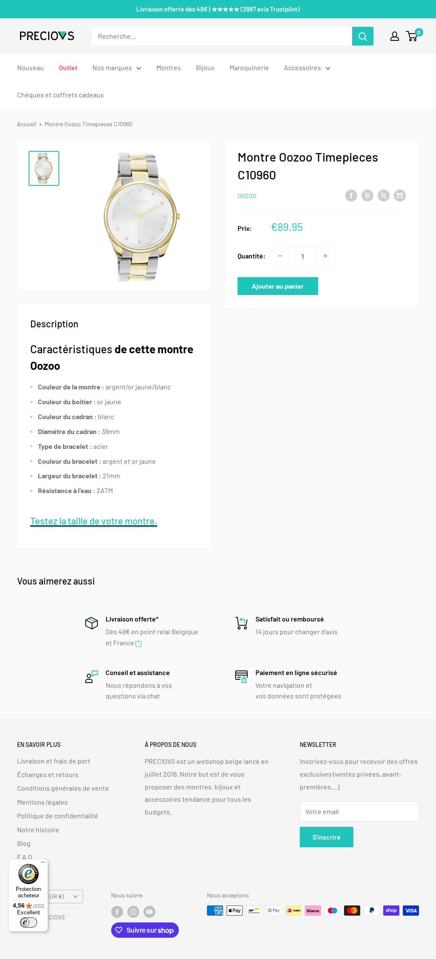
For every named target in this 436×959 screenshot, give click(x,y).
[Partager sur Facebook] (351, 194)
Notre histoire (38, 830)
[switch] (28, 922)
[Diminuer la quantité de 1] (280, 256)
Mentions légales (42, 802)
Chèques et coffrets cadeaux (60, 95)
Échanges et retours (47, 774)
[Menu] (43, 864)
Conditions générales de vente (63, 788)
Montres (168, 67)
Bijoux (205, 67)
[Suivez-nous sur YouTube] (149, 911)
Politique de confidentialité (57, 815)
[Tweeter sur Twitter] (384, 194)
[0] (412, 36)
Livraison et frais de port (53, 761)
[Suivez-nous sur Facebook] (117, 911)
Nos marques (112, 67)
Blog (24, 843)
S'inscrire (327, 837)
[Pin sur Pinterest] (367, 194)
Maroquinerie (249, 67)
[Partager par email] (400, 194)
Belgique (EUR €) (43, 896)
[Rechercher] (362, 36)
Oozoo (247, 195)
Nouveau (30, 67)
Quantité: (252, 256)
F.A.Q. (25, 857)
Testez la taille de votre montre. (93, 520)
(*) (138, 642)
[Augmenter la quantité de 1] (325, 256)
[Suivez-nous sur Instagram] (133, 911)
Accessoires (302, 67)
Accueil (26, 124)
